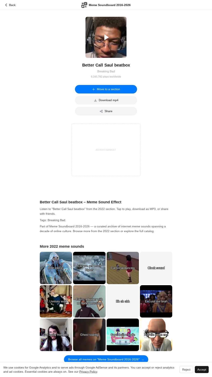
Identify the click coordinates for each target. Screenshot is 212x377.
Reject (186, 369)
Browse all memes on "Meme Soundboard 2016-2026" (106, 359)
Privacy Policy (88, 371)
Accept (201, 369)
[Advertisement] (106, 150)
